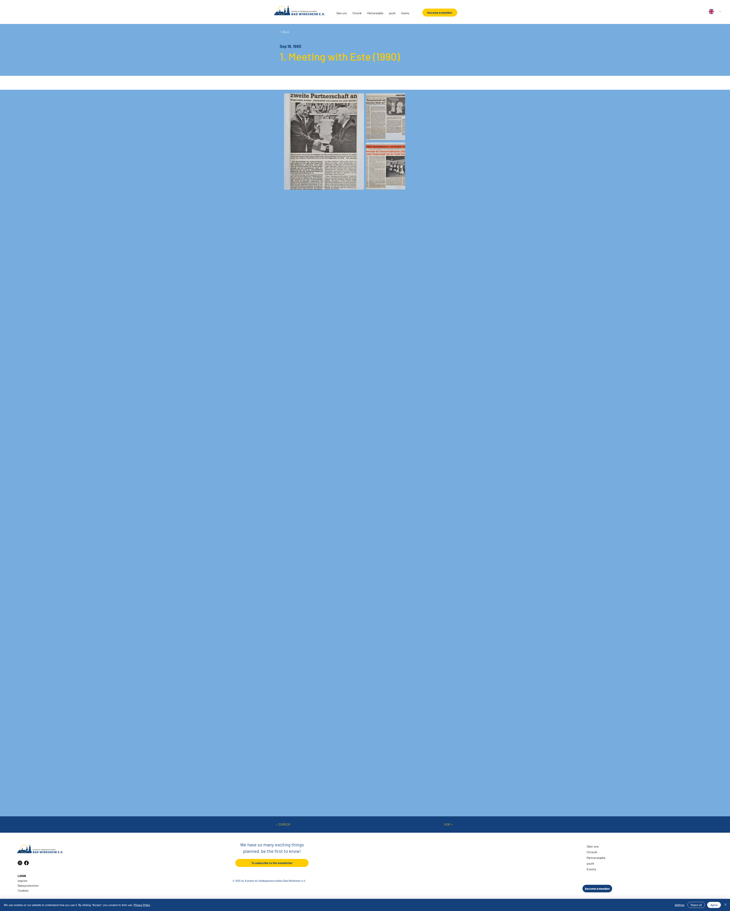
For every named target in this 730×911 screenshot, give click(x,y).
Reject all (696, 905)
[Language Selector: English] (715, 11)
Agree (714, 905)
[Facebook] (26, 863)
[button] (341, 13)
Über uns (593, 846)
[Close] (725, 905)
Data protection (28, 885)
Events (591, 869)
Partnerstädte (596, 857)
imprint (22, 880)
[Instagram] (20, 863)
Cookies (23, 890)
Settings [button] (679, 905)
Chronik (592, 852)
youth (590, 863)
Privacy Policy (142, 905)
